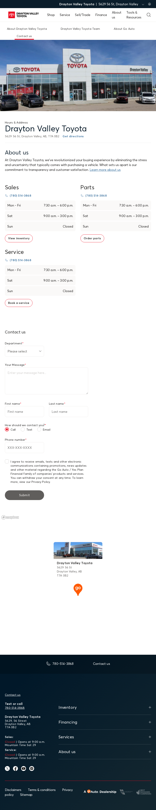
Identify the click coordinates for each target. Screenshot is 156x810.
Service (65, 15)
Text (29, 429)
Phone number (16, 439)
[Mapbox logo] (10, 517)
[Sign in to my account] (149, 4)
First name (13, 403)
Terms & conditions (42, 790)
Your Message (15, 364)
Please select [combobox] (17, 351)
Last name (57, 403)
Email (46, 429)
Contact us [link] (24, 36)
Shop (51, 15)
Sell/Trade (82, 15)
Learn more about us (105, 170)
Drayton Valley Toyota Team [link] (80, 29)
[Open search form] (148, 14)
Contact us (13, 695)
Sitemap (26, 795)
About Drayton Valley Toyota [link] (27, 29)
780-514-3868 (15, 708)
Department (14, 343)
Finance (101, 15)
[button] (78, 589)
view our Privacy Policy (34, 482)
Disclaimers (13, 790)
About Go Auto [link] (124, 29)
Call (13, 429)
